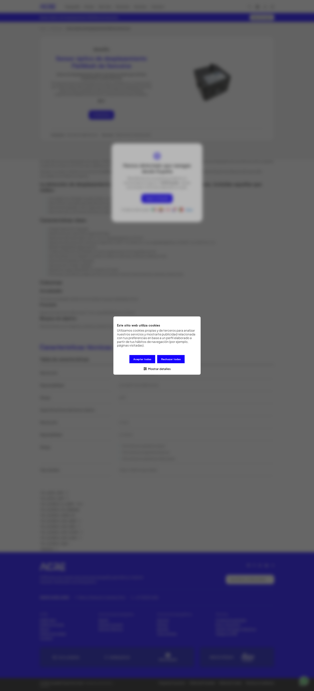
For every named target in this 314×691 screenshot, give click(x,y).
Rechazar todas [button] (171, 359)
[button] (157, 368)
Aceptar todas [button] (142, 359)
